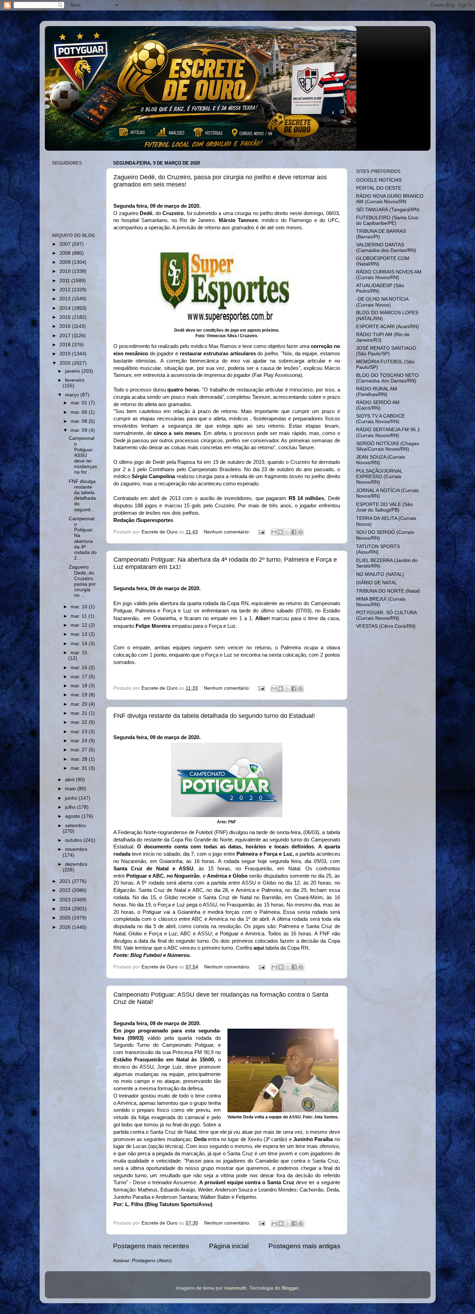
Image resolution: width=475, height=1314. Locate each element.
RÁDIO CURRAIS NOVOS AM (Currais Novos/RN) (388, 274)
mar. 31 (80, 768)
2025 (65, 917)
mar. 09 (80, 430)
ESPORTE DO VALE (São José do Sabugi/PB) (384, 507)
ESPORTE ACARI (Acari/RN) (387, 326)
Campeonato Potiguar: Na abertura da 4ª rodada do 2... (83, 538)
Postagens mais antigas (304, 1246)
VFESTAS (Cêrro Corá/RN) (386, 626)
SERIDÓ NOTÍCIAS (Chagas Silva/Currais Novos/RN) (387, 446)
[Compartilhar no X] (287, 532)
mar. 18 (80, 685)
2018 (65, 344)
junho (72, 798)
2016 (65, 326)
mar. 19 (80, 694)
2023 (65, 899)
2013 (65, 298)
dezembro (76, 864)
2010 (65, 271)
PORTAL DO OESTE (378, 188)
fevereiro (74, 380)
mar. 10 (80, 606)
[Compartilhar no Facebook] (293, 532)
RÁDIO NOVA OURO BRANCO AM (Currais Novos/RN (390, 198)
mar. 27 (80, 749)
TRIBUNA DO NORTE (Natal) (388, 591)
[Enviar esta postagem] (261, 532)
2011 (65, 280)
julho (71, 807)
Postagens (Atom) (152, 1260)
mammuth (235, 1288)
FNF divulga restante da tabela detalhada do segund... (82, 495)
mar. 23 (80, 731)
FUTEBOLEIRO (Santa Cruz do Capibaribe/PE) (387, 220)
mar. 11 (79, 616)
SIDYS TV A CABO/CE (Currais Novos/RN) (380, 418)
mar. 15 (79, 652)
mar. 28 (80, 759)
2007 (65, 244)
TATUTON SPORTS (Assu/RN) (378, 549)
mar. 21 (80, 713)
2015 (65, 317)
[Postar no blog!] (280, 532)
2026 (65, 927)
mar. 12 (80, 625)
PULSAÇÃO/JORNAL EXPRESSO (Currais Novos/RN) (379, 476)
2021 (65, 881)
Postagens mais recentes (151, 1246)
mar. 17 (80, 676)
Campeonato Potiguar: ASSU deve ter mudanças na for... (83, 455)
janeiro (73, 371)
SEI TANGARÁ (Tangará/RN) (388, 209)
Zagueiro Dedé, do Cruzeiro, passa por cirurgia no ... (82, 581)
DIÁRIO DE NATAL (376, 582)
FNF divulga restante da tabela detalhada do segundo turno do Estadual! (214, 715)
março (72, 394)
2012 (65, 289)
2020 (65, 363)
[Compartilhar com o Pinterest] (300, 532)
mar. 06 (80, 412)
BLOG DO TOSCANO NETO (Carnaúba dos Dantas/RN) (387, 378)
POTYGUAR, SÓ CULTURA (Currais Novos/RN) (386, 615)
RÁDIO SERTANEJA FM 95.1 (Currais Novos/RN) (388, 432)
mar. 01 (80, 402)
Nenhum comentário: (227, 532)
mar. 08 (80, 421)
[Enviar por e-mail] (274, 532)
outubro (74, 840)
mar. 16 (80, 667)
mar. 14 (80, 643)
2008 (65, 253)
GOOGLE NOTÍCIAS (379, 180)
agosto (73, 816)
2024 (65, 908)
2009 (65, 262)
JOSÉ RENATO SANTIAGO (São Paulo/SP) (386, 351)
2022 (65, 890)
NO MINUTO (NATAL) (380, 574)
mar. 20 (80, 704)
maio (71, 788)
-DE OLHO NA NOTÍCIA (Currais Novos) (382, 301)
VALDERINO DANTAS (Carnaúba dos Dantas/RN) (386, 247)
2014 (65, 308)
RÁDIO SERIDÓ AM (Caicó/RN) (378, 405)
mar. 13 (80, 634)
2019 (65, 353)
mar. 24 (80, 740)
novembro (76, 849)
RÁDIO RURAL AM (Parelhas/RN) (376, 391)
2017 (65, 335)
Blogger (290, 1288)
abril (70, 779)
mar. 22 (80, 722)
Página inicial (229, 1246)
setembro (75, 825)
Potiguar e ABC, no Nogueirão (163, 876)
